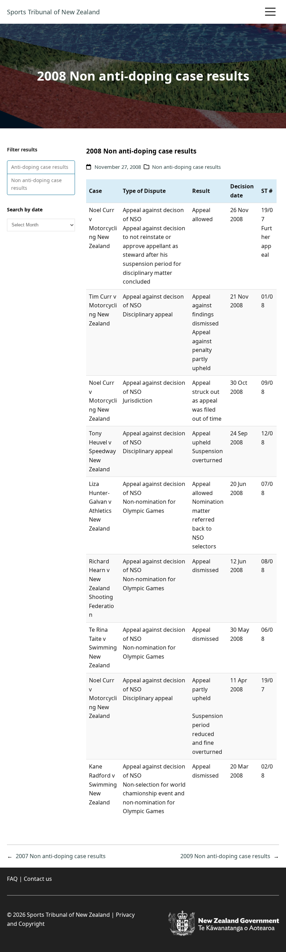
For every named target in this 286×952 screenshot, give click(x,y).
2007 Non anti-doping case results (61, 856)
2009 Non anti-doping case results (225, 856)
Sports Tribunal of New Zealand (53, 12)
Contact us (38, 879)
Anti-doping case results (39, 167)
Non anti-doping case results (36, 184)
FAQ (12, 879)
